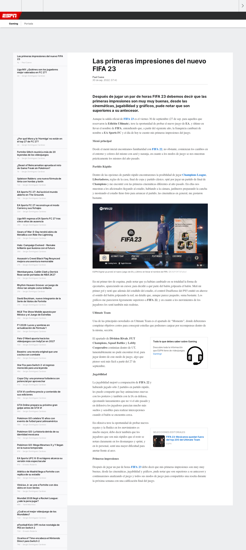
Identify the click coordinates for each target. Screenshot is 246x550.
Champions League (194, 175)
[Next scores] (242, 6)
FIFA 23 (129, 119)
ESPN (9, 16)
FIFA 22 (157, 149)
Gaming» (157, 353)
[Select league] (11, 6)
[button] (234, 16)
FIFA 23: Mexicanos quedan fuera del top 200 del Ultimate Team (185, 438)
